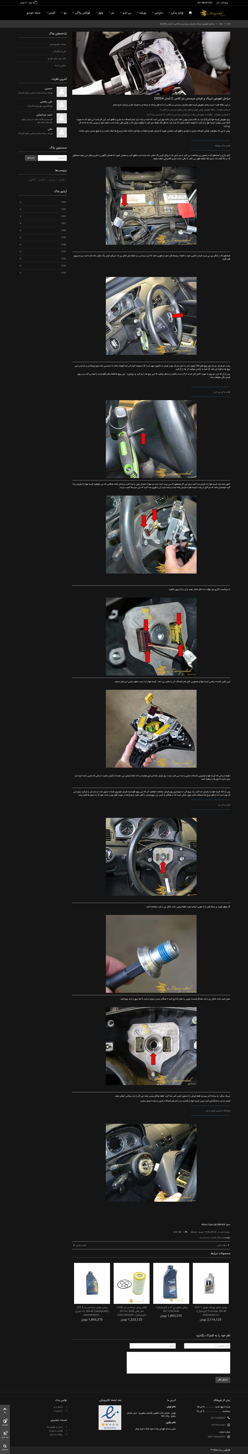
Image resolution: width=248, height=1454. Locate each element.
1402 (63, 216)
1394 (63, 273)
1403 (63, 209)
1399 (63, 237)
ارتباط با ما (58, 1407)
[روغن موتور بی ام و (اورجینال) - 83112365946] (171, 1283)
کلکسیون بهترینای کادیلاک (39, 106)
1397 (63, 251)
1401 (63, 223)
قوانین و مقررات (56, 1431)
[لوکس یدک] (212, 13)
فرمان (213, 1237)
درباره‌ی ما (58, 1411)
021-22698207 (218, 1418)
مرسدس (206, 1237)
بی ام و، (52, 180)
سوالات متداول (56, 1434)
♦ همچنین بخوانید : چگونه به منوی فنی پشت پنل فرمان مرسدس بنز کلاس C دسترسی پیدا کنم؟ (188, 114)
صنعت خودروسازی (58, 44)
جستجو (30, 158)
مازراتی (159, 13)
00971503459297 (216, 1437)
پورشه (142, 13)
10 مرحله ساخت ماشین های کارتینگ (34, 93)
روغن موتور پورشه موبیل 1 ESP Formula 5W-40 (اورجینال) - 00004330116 (211, 1311)
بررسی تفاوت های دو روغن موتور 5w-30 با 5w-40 (36, 121)
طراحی (42, 180)
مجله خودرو (33, 13)
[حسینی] (62, 92)
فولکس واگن (82, 13)
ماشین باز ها (60, 65)
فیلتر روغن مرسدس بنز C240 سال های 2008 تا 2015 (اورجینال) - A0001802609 (132, 1311)
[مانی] (62, 132)
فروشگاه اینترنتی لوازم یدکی (218, 1111)
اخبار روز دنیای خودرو (57, 58)
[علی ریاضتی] (62, 105)
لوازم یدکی (177, 13)
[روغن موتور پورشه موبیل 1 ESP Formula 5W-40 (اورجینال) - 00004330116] (211, 1283)
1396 (63, 258)
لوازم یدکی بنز (224, 805)
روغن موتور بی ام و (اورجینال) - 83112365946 (171, 1309)
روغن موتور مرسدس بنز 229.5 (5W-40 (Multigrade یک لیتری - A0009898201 (92, 1311)
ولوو (100, 13)
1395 (63, 266)
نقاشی (32, 180)
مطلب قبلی (222, 1245)
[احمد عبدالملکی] (62, 118)
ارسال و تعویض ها (55, 1427)
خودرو (61, 180)
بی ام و (127, 13)
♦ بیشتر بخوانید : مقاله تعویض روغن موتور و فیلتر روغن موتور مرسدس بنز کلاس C (194, 110)
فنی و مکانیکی (59, 51)
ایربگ (219, 1237)
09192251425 (218, 1425)
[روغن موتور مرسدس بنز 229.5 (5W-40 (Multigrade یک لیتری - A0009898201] (92, 1283)
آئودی (52, 13)
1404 (63, 202)
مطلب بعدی (81, 1245)
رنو (65, 13)
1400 (63, 230)
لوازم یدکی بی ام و (222, 392)
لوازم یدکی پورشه (222, 145)
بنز (112, 13)
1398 (63, 244)
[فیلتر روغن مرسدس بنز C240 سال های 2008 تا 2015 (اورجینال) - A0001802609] (132, 1283)
